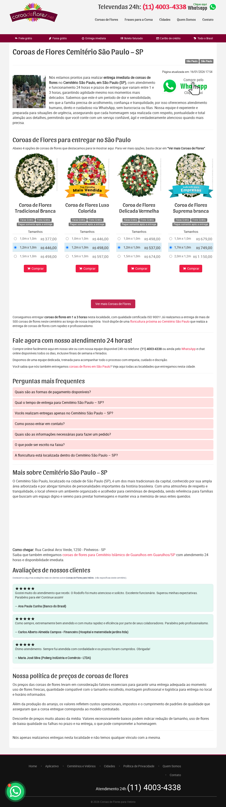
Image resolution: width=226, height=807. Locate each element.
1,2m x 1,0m (28, 247)
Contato (207, 19)
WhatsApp (188, 349)
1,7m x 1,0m (182, 247)
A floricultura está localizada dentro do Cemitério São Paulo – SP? (66, 455)
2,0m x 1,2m (182, 256)
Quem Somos (186, 19)
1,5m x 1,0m (28, 256)
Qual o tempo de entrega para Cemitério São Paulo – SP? (59, 402)
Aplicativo (52, 766)
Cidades (164, 19)
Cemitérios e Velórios (81, 766)
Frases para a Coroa (139, 19)
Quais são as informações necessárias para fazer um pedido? (63, 434)
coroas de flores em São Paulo (89, 366)
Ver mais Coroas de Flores (113, 304)
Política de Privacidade (138, 766)
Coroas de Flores (106, 19)
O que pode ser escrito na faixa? (40, 444)
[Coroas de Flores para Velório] (33, 12)
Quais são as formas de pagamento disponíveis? (53, 391)
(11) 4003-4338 (164, 7)
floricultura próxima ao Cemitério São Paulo (160, 321)
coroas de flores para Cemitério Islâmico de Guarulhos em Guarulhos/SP (119, 554)
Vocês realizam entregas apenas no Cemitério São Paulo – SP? (64, 413)
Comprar (37, 268)
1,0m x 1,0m (28, 238)
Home (33, 766)
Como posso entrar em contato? (40, 423)
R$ (49, 238)
